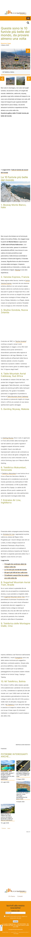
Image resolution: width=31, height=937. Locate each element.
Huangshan (18, 657)
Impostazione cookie (15, 900)
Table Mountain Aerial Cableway (17, 396)
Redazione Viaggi (6, 43)
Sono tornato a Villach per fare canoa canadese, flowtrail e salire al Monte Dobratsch (7, 817)
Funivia (4, 828)
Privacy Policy (5, 932)
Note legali (15, 933)
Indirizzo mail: (15, 911)
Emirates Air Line (8, 534)
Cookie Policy (13, 932)
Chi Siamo (11, 896)
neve (8, 828)
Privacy (1, 928)
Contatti (20, 896)
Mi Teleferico (10, 704)
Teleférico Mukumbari (9, 473)
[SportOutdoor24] (15, 12)
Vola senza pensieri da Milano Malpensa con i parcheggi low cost (22, 774)
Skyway (17, 270)
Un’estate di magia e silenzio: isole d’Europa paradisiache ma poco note (23, 796)
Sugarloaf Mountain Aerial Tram (14, 597)
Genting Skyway (8, 438)
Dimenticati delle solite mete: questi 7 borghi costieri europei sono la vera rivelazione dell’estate (7, 775)
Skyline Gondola (21, 341)
